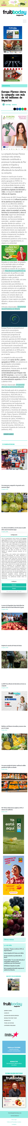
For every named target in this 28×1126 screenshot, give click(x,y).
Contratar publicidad (9, 1025)
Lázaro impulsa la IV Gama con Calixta (14, 953)
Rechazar (14, 585)
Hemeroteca (7, 1020)
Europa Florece (9, 434)
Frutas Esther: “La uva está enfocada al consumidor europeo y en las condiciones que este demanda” (14, 961)
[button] (4, 21)
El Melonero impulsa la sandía (12, 966)
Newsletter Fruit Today (10, 1018)
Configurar (14, 581)
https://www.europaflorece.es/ (15, 271)
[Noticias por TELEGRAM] (14, 1044)
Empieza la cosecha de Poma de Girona (11, 645)
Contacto (6, 1013)
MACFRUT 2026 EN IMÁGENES (13, 976)
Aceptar (14, 588)
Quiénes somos (8, 1010)
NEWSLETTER (14, 1061)
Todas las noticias (9, 1023)
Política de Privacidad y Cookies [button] (14, 1122)
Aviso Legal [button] (14, 1119)
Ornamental (6, 86)
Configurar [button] (14, 1124)
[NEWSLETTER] (14, 1058)
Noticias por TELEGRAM (14, 1047)
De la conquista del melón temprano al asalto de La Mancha (14, 969)
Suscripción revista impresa (11, 1015)
